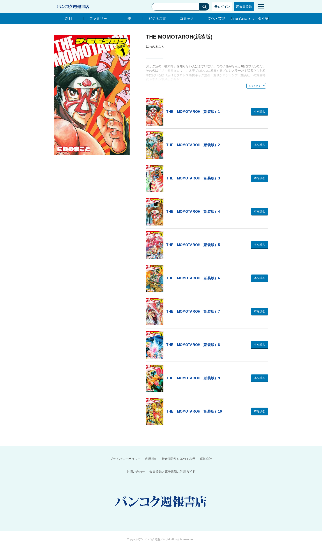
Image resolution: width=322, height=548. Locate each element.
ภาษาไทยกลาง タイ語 (249, 18)
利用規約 (151, 459)
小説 (127, 18)
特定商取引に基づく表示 (178, 459)
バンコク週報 (152, 539)
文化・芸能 (216, 18)
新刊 (68, 18)
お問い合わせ (136, 471)
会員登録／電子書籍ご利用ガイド (172, 471)
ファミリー (98, 18)
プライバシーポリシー (125, 459)
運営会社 (206, 459)
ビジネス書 (157, 18)
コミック (187, 18)
